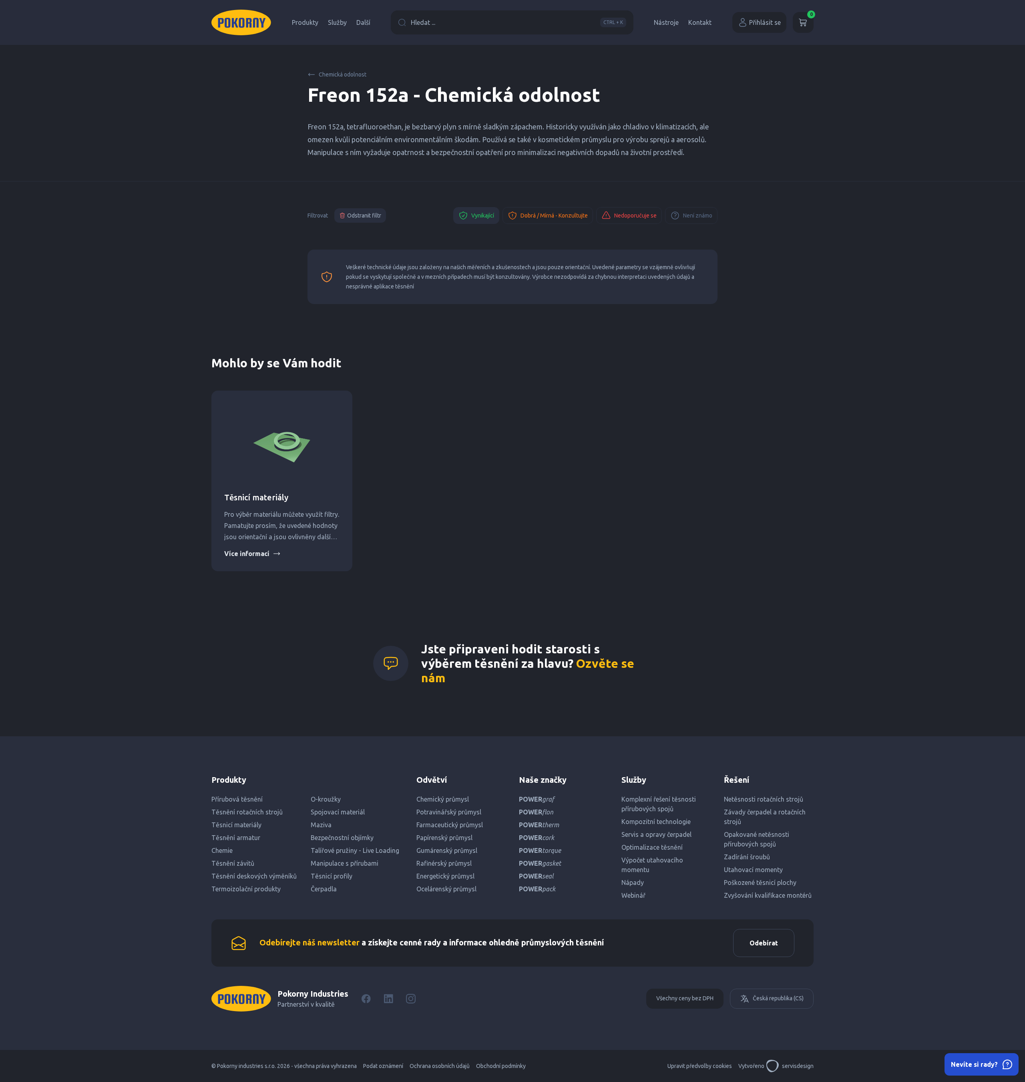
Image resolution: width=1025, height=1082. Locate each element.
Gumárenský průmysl (446, 850)
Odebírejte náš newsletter (309, 942)
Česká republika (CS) (778, 998)
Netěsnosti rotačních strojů (763, 799)
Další (363, 22)
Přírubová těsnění (237, 799)
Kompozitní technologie (656, 821)
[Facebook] (366, 998)
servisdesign (798, 1066)
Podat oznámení (383, 1066)
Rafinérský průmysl (444, 863)
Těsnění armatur (235, 837)
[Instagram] (411, 998)
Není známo (697, 215)
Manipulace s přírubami (344, 863)
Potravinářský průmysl (448, 812)
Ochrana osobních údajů (440, 1066)
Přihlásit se (765, 22)
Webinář (633, 895)
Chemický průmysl (442, 799)
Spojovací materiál (338, 812)
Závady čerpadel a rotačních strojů (765, 816)
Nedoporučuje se (635, 215)
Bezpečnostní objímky (342, 837)
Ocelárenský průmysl (446, 889)
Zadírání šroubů (747, 856)
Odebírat (764, 943)
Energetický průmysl (445, 876)
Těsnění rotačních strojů (247, 812)
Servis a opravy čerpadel (656, 834)
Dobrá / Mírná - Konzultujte (554, 215)
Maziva (321, 824)
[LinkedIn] (388, 998)
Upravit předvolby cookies (699, 1066)
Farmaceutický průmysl (449, 824)
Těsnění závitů (232, 863)
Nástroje (666, 22)
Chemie (222, 850)
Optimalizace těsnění (652, 847)
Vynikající (482, 215)
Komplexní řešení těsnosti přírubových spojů (658, 804)
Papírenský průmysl (444, 837)
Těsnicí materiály (256, 497)
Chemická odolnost (342, 74)
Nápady (632, 882)
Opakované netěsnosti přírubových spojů (756, 839)
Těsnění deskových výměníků (254, 876)
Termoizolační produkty (246, 889)
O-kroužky (326, 799)
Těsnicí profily (331, 876)
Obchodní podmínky (501, 1066)
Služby (337, 22)
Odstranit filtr (364, 215)
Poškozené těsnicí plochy (760, 882)
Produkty (305, 22)
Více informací (246, 553)
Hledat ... (517, 22)
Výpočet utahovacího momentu (652, 864)
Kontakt (699, 22)
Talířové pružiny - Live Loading (355, 850)
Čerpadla (324, 889)
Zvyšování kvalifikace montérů (768, 895)
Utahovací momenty (753, 869)
